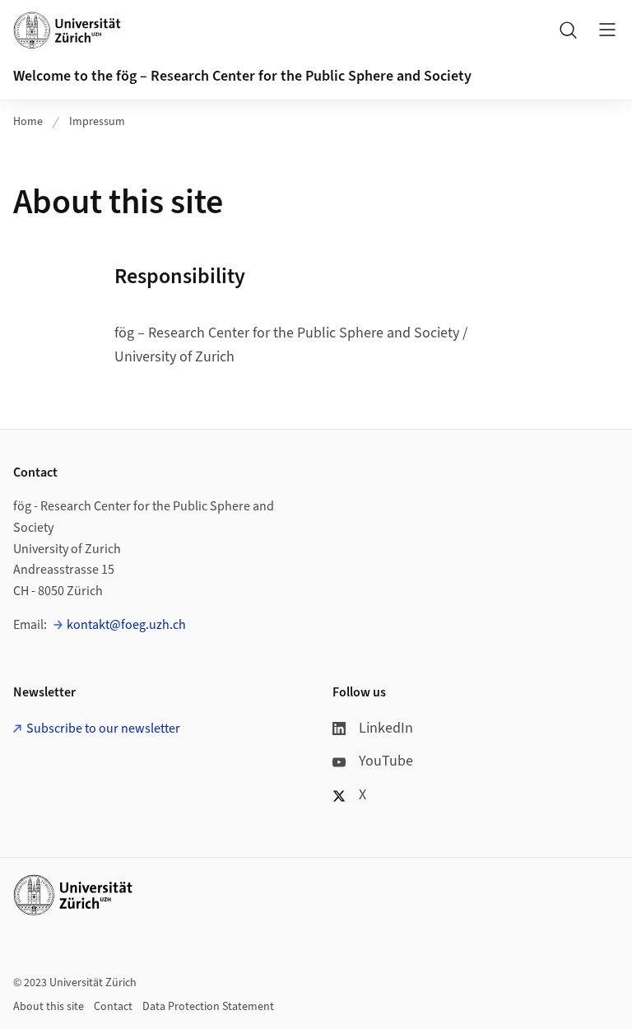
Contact (113, 1007)
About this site (48, 1007)
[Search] (568, 29)
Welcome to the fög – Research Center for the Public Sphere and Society (242, 76)
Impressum (97, 122)
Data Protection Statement (208, 1007)
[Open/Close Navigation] (607, 29)
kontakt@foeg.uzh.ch (126, 625)
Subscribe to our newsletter (103, 728)
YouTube (386, 761)
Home (28, 122)
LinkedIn (386, 728)
